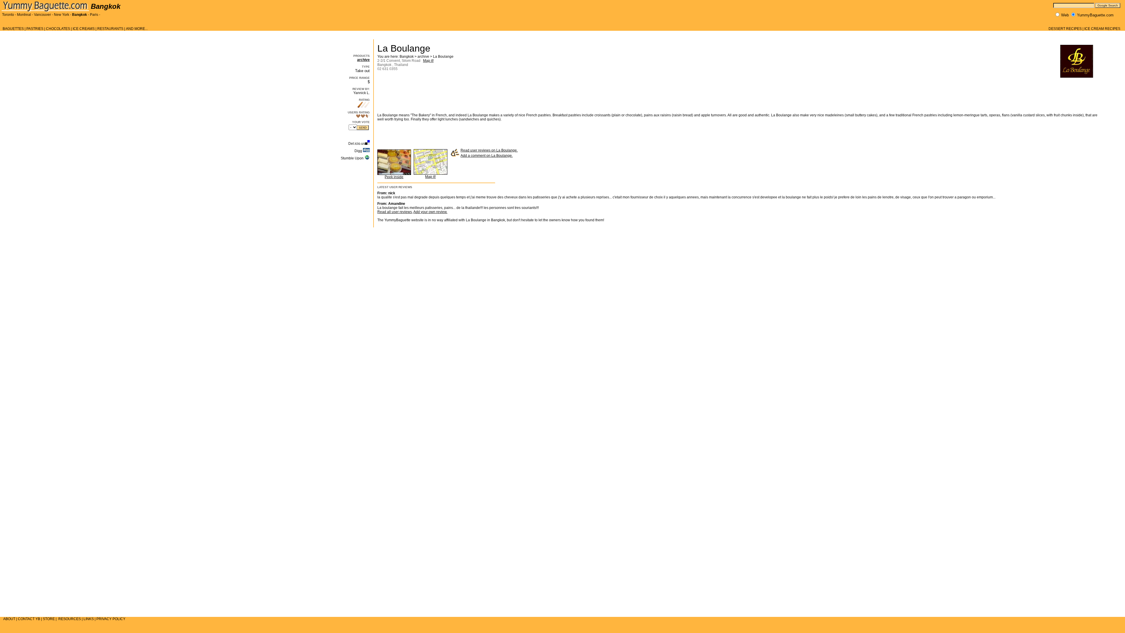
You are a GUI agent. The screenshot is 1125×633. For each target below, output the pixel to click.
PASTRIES (34, 29)
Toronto (8, 15)
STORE (49, 619)
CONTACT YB (29, 619)
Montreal (24, 15)
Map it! (428, 61)
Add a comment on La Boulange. (487, 156)
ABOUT (9, 619)
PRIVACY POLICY (110, 619)
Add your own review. (430, 212)
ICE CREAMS (84, 29)
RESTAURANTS (110, 29)
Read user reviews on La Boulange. (489, 150)
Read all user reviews (394, 212)
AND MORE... (137, 29)
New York (61, 15)
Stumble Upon (352, 158)
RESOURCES (69, 619)
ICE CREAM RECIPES (1102, 29)
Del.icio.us (356, 144)
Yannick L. (361, 93)
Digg (358, 151)
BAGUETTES (13, 29)
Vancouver (42, 15)
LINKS (88, 619)
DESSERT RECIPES (1065, 29)
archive (363, 60)
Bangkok (79, 15)
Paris (94, 15)
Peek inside (394, 177)
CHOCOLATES (58, 29)
